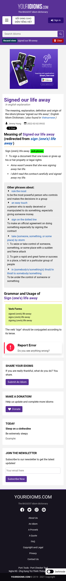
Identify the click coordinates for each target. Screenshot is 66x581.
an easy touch (19, 202)
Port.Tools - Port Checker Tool (33, 568)
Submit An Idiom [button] (17, 382)
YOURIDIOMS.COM (20, 577)
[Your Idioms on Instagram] (37, 511)
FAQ (33, 541)
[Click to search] (60, 34)
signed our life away (27, 40)
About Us (33, 518)
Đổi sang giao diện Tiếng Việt (23, 20)
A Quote (33, 535)
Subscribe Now (16, 479)
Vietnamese (48, 117)
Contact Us (33, 559)
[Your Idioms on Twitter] (29, 511)
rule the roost (19, 191)
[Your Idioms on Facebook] (22, 511)
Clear (59, 40)
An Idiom (33, 524)
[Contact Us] (44, 511)
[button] (33, 9)
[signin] (6, 20)
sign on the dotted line (24, 219)
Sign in (57, 20)
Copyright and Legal (33, 547)
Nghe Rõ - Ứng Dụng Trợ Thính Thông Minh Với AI (33, 571)
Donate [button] (16, 409)
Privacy (33, 553)
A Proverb (33, 529)
